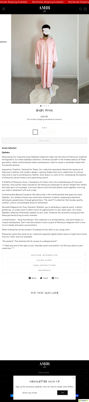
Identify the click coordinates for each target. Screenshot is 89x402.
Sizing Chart (44, 260)
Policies (44, 372)
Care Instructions (44, 265)
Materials (44, 270)
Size (44, 128)
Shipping (40, 119)
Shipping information (44, 255)
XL (53, 132)
